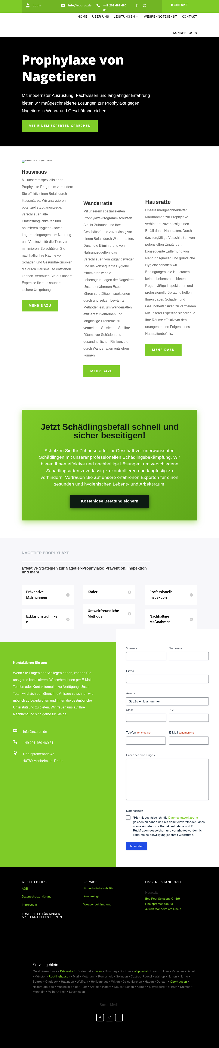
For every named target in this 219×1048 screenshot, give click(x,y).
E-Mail (181, 732)
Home (82, 16)
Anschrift (131, 693)
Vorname (131, 648)
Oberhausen (178, 981)
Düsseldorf (67, 971)
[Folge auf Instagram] (145, 5)
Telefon (139, 732)
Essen (98, 971)
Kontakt (179, 5)
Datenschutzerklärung (183, 817)
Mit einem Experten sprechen (60, 125)
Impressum (29, 904)
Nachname (175, 648)
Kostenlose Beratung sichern (109, 501)
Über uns (100, 16)
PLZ (171, 709)
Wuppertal (141, 971)
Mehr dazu (40, 305)
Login (37, 5)
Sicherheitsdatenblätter (99, 888)
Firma (130, 671)
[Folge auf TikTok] (152, 5)
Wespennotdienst (160, 16)
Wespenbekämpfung (97, 904)
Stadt (129, 709)
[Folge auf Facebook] (137, 5)
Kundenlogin (185, 33)
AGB (25, 888)
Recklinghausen (59, 976)
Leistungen (124, 16)
